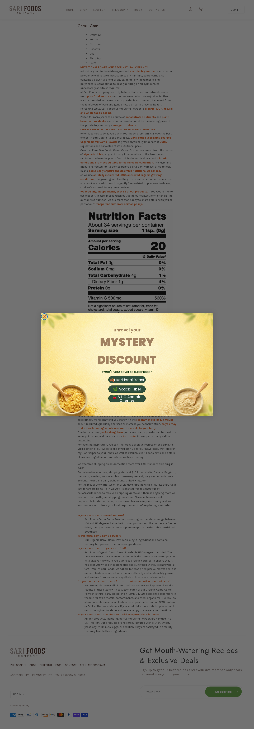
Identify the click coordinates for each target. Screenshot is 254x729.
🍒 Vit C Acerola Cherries (127, 398)
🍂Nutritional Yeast (127, 379)
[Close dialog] (44, 316)
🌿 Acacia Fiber (127, 389)
